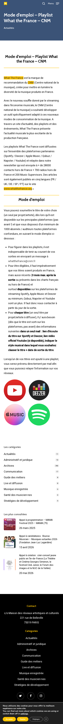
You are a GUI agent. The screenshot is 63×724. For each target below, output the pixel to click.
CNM (31, 82)
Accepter (9, 719)
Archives (9, 465)
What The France (13, 77)
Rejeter (22, 719)
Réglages (36, 719)
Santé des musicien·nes (18, 494)
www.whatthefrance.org (18, 188)
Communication (13, 471)
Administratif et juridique (18, 459)
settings (24, 713)
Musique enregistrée (16, 489)
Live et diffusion (13, 483)
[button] (53, 3)
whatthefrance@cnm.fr (21, 261)
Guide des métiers (14, 477)
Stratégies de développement (21, 500)
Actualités (9, 28)
